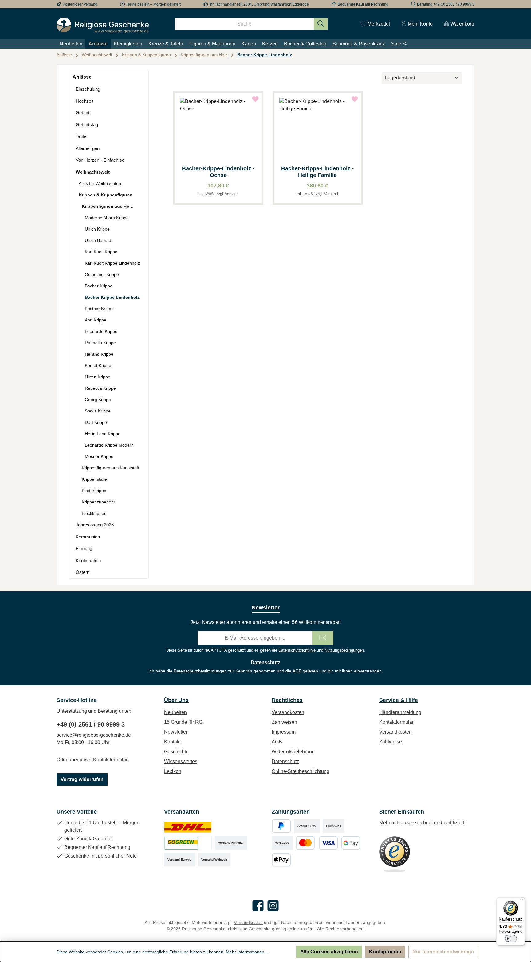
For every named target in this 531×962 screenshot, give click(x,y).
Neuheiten (175, 712)
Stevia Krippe (98, 410)
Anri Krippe (95, 319)
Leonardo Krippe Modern (109, 445)
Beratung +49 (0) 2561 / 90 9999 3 (445, 4)
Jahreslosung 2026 (95, 524)
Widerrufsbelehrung (293, 751)
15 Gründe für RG (183, 722)
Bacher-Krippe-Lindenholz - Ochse (218, 171)
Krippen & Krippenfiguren (105, 194)
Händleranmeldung (400, 712)
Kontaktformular (110, 759)
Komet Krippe (98, 365)
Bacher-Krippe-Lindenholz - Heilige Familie (317, 171)
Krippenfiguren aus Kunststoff (110, 467)
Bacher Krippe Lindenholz (112, 297)
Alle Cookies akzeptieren (329, 951)
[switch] (511, 938)
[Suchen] (321, 24)
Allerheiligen (88, 148)
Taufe (81, 136)
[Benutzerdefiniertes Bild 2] (188, 843)
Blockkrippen (94, 513)
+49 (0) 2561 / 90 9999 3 (91, 724)
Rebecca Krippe (100, 388)
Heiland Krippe (99, 354)
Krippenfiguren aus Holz (107, 206)
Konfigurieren (385, 951)
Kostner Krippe (99, 308)
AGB (297, 670)
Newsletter (175, 732)
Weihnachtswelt (93, 172)
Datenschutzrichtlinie (297, 650)
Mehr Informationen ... (247, 951)
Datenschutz (285, 761)
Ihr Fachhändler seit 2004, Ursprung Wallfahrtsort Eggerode (259, 4)
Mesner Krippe (99, 456)
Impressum (284, 732)
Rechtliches (287, 700)
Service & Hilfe (398, 700)
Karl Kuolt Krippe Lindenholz (112, 263)
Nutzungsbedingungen (344, 650)
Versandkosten (288, 712)
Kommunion (88, 536)
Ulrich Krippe (97, 229)
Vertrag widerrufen (82, 779)
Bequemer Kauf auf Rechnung (363, 4)
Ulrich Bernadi (98, 240)
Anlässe (82, 77)
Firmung (84, 548)
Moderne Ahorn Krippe (107, 217)
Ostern (82, 572)
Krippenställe (94, 479)
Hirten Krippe (97, 376)
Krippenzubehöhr (98, 501)
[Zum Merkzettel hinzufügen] (255, 99)
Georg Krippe (98, 399)
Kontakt (172, 741)
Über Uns (176, 700)
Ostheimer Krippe (102, 274)
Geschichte (176, 751)
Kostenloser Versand (80, 4)
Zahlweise (390, 741)
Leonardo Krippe (101, 331)
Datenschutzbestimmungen (200, 670)
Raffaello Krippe (100, 342)
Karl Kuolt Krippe (101, 251)
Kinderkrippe (94, 490)
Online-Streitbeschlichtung (300, 771)
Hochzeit (84, 101)
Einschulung (88, 89)
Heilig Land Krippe (102, 433)
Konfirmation (88, 560)
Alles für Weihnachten (100, 183)
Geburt (82, 112)
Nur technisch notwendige (443, 951)
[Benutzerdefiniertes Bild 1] (188, 826)
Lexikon (172, 771)
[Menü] (521, 901)
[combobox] (244, 24)
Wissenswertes (180, 761)
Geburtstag (87, 124)
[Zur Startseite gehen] (103, 25)
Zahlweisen (284, 722)
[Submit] (322, 638)
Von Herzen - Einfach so (100, 160)
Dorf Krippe (96, 422)
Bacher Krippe (98, 285)
